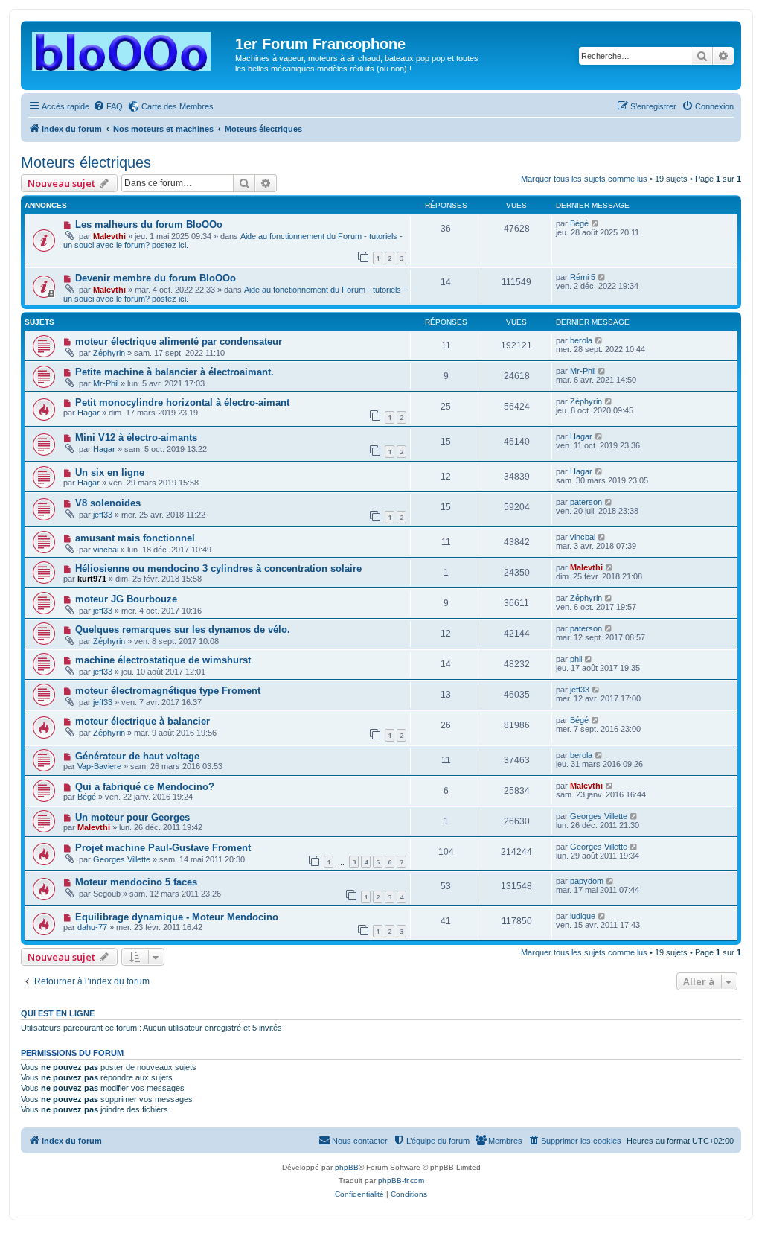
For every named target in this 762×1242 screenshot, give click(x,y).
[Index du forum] (130, 48)
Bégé (579, 223)
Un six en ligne (109, 472)
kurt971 (91, 578)
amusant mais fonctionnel (135, 538)
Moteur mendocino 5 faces (136, 882)
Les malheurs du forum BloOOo (148, 224)
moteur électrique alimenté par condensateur (178, 341)
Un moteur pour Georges (132, 817)
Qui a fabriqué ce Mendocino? (144, 786)
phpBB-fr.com (401, 1180)
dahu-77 (92, 927)
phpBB (347, 1167)
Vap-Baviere (99, 766)
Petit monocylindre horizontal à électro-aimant (182, 402)
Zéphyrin (109, 352)
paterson (586, 501)
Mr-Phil (105, 383)
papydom (586, 880)
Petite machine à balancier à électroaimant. (174, 372)
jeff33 (102, 514)
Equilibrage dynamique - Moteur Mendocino (176, 917)
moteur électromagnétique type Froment (167, 690)
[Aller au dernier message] (596, 223)
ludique (582, 915)
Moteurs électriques (86, 162)
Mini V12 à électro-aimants (136, 437)
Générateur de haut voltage (137, 756)
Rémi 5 (582, 277)
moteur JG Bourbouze (126, 599)
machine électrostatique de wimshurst (163, 660)
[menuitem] (108, 106)
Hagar (88, 412)
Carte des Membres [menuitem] (177, 106)
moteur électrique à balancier (142, 721)
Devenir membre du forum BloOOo (155, 278)
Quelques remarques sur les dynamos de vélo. (182, 629)
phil (576, 659)
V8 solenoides (108, 503)
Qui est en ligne (58, 1013)
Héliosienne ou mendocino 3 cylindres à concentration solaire (218, 568)
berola (581, 340)
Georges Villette (598, 816)
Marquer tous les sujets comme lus (584, 178)
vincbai (105, 549)
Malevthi (109, 236)
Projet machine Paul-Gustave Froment (163, 847)
